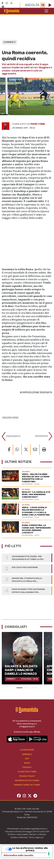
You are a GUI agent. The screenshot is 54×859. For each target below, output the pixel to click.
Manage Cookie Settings (27, 785)
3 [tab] (35, 687)
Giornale (27, 754)
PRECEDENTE (13, 436)
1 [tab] (19, 687)
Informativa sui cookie (27, 780)
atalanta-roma (10, 417)
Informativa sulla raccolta (18, 855)
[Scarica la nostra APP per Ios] (17, 739)
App (27, 758)
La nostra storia (27, 771)
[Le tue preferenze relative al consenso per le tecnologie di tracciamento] (49, 854)
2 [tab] (27, 687)
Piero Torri (38, 124)
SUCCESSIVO (41, 436)
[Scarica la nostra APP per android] (37, 739)
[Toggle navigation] (46, 11)
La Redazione (27, 750)
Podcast (27, 767)
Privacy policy (27, 776)
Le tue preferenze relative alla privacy (30, 849)
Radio (27, 763)
